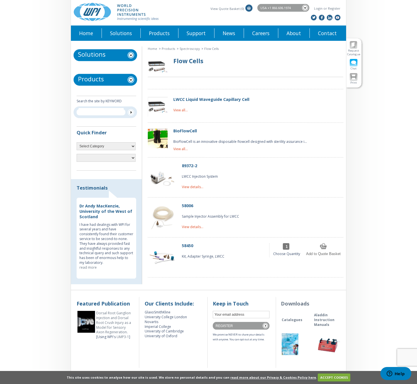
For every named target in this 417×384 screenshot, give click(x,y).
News (229, 33)
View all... (180, 110)
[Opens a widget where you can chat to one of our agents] (395, 374)
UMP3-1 (123, 336)
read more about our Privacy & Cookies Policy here (273, 377)
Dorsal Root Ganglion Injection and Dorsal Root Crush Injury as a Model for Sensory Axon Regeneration (113, 322)
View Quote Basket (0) (227, 9)
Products (159, 33)
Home (86, 33)
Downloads (295, 303)
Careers (260, 33)
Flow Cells (211, 48)
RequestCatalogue (353, 52)
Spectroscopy (190, 48)
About (294, 33)
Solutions (121, 33)
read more (88, 267)
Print (353, 82)
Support (196, 33)
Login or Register (327, 8)
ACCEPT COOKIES (334, 377)
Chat (354, 68)
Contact (327, 33)
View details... (192, 186)
